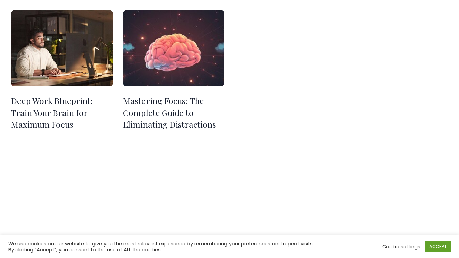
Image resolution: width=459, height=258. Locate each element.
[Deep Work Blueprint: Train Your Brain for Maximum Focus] (62, 48)
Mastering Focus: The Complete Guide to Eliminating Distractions (169, 112)
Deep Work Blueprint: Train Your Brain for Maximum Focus (52, 112)
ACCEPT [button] (438, 246)
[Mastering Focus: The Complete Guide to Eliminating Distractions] (174, 48)
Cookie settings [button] (401, 247)
